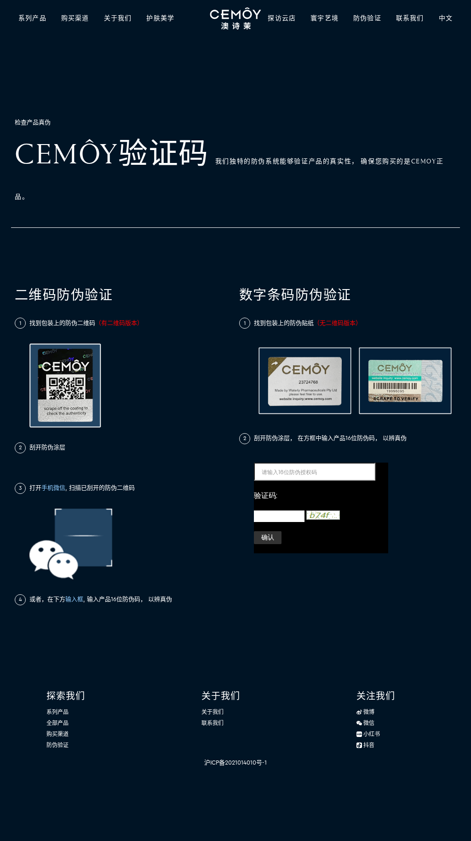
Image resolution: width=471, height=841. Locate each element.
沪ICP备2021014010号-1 (235, 763)
